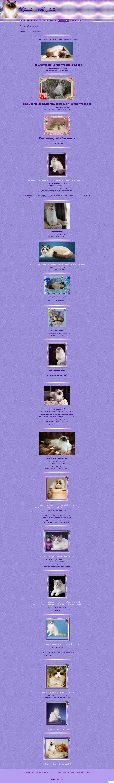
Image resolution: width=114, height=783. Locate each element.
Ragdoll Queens (41, 20)
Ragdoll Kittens (52, 20)
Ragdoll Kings (31, 20)
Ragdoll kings (57, 772)
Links (82, 20)
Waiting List (50, 772)
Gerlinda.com (60, 779)
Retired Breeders (64, 20)
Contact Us (89, 20)
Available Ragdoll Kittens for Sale (37, 772)
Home (23, 20)
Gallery (83, 772)
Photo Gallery (74, 20)
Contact (88, 772)
